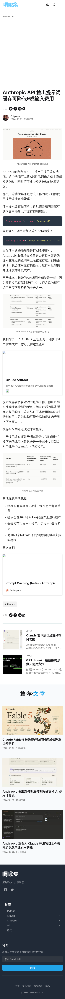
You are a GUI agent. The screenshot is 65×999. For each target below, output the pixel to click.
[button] (47, 5)
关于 (17, 985)
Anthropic (9, 16)
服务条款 (38, 985)
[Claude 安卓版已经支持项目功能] (13, 640)
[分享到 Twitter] (10, 108)
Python (11, 910)
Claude (11, 915)
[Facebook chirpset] (5, 889)
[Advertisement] (32, 55)
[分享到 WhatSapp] (24, 109)
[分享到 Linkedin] (20, 108)
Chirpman (15, 116)
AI (8, 925)
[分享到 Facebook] (15, 108)
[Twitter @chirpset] (12, 889)
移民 (9, 930)
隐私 (48, 985)
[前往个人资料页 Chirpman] (6, 118)
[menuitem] (17, 986)
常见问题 (27, 985)
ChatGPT (12, 920)
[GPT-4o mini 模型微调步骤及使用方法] (13, 664)
